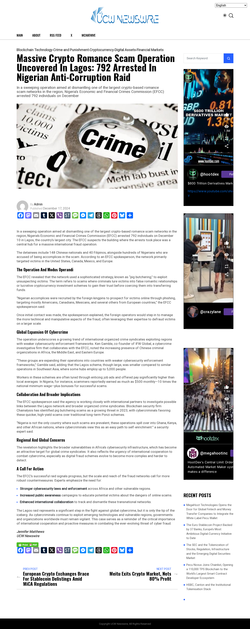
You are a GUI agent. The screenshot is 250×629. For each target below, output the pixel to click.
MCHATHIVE (89, 35)
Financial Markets (150, 50)
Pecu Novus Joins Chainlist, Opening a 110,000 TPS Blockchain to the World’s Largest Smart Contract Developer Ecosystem (209, 571)
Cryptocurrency (102, 50)
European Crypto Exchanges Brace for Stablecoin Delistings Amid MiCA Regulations (56, 578)
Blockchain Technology (35, 50)
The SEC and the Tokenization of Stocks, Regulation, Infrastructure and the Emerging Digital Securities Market (208, 551)
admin (38, 204)
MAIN (20, 35)
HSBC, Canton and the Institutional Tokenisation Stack (208, 587)
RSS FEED (55, 35)
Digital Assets (125, 50)
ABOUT (36, 35)
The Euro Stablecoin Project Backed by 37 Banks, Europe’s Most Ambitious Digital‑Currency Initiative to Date (209, 531)
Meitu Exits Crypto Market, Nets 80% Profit (140, 576)
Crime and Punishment (71, 50)
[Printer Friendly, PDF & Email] (27, 544)
